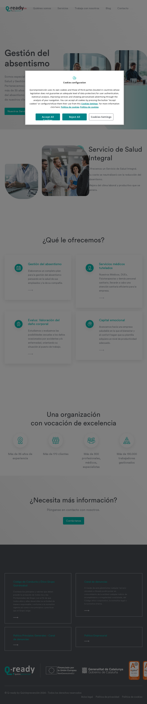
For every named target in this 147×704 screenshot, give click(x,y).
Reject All (74, 117)
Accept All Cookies (48, 117)
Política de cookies (70, 107)
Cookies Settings (101, 117)
